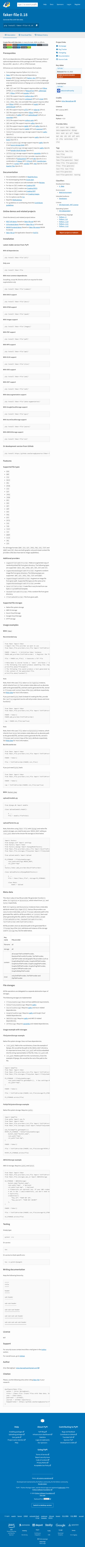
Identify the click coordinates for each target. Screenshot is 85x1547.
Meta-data (9, 693)
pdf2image (42, 91)
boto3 (8, 140)
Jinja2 (41, 99)
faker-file (36, 1380)
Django (8, 78)
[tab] (10, 35)
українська (44, 1516)
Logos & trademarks (43, 1440)
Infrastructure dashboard (41, 1434)
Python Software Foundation (41, 1490)
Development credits (67, 1443)
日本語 (26, 1516)
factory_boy (31, 78)
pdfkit (19, 115)
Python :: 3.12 (63, 226)
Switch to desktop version (42, 1505)
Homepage (62, 46)
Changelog (62, 53)
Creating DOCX (32, 188)
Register (77, 4)
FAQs (16, 1443)
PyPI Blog (41, 1432)
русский (81, 1516)
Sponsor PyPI (68, 1440)
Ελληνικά (51, 1516)
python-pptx (29, 120)
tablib (26, 126)
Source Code (63, 59)
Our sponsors (42, 1443)
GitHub (22, 1356)
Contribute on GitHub (67, 1434)
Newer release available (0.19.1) (66, 76)
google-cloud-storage (18, 150)
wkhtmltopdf (10, 107)
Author (43, 1349)
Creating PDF (30, 185)
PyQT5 (35, 233)
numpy (16, 164)
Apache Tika (10, 166)
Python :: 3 (62, 217)
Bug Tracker (63, 49)
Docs (51, 4)
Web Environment (65, 192)
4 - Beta (61, 186)
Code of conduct (41, 1460)
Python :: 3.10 (63, 222)
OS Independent (64, 211)
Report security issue (42, 1457)
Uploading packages (16, 1434)
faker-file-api (28, 221)
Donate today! (42, 1484)
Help (45, 4)
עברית (37, 1518)
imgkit (36, 104)
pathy (45, 132)
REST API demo (11, 221)
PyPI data (60, 68)
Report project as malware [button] (69, 232)
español (13, 1516)
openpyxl (39, 129)
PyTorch (29, 161)
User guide (15, 1437)
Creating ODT (30, 191)
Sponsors (60, 4)
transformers (41, 161)
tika (35, 164)
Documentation (64, 56)
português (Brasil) (34, 1516)
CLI (23, 197)
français (20, 1516)
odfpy (33, 123)
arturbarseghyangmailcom (26, 1368)
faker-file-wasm (34, 227)
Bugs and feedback (68, 1432)
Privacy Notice (42, 1463)
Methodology (17, 200)
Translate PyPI (67, 1437)
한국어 (51, 1518)
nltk (34, 159)
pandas (26, 164)
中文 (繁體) (73, 1516)
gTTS (26, 110)
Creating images (33, 194)
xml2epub (28, 99)
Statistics (42, 1437)
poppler (26, 93)
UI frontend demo (12, 224)
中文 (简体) (65, 1516)
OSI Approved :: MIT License (68, 205)
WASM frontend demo (14, 227)
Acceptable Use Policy (41, 1465)
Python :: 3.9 (63, 219)
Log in (69, 4)
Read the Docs (32, 177)
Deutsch (58, 1516)
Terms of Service (41, 1454)
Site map (42, 1495)
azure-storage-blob (17, 145)
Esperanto (44, 1518)
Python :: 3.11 (63, 224)
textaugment (21, 159)
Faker (8, 75)
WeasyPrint (30, 91)
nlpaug (19, 161)
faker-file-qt (10, 233)
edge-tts (36, 110)
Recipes (42, 182)
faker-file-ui (30, 224)
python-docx (29, 96)
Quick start (30, 180)
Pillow (45, 88)
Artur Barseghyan (68, 101)
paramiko (37, 153)
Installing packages (15, 1432)
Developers (63, 198)
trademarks (61, 1488)
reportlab (9, 117)
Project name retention (16, 1440)
